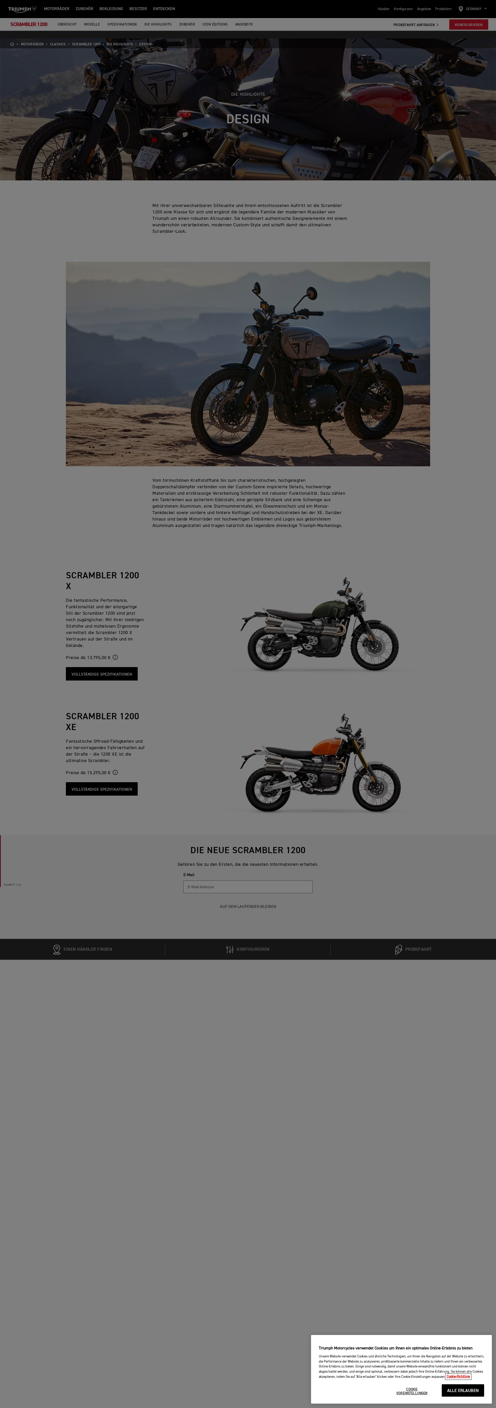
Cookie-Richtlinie (458, 1376)
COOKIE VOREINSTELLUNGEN (411, 1391)
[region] (401, 1369)
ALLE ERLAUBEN (463, 1391)
